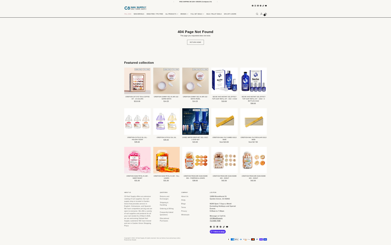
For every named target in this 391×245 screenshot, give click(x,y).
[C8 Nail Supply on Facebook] (253, 6)
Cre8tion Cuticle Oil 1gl (166, 137)
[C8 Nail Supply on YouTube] (266, 6)
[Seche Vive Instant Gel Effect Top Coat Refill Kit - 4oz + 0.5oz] (224, 81)
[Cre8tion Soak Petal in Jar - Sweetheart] (137, 160)
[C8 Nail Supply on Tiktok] (263, 6)
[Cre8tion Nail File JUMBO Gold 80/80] (224, 121)
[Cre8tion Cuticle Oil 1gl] (166, 121)
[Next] (217, 1)
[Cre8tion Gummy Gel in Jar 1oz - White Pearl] (195, 81)
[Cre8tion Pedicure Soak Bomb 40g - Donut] (224, 160)
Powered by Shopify (130, 240)
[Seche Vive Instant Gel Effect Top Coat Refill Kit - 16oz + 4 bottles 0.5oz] (253, 81)
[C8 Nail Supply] (135, 7)
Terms (183, 207)
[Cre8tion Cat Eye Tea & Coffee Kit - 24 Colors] (137, 81)
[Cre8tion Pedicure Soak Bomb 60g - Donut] (253, 160)
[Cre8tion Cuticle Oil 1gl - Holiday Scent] (137, 121)
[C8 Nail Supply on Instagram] (255, 6)
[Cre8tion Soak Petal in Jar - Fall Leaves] (166, 160)
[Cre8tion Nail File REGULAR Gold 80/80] (253, 121)
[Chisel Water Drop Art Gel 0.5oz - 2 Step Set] (195, 121)
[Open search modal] (257, 14)
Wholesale (185, 215)
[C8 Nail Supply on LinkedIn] (258, 6)
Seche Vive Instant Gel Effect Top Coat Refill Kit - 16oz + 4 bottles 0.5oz (254, 99)
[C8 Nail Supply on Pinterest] (260, 6)
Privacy (184, 211)
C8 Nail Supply (140, 238)
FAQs (183, 200)
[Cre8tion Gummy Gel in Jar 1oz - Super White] (166, 81)
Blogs (183, 204)
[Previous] (174, 1)
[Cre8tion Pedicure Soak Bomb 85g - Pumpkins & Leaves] (195, 160)
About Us (184, 196)
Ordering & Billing (167, 208)
